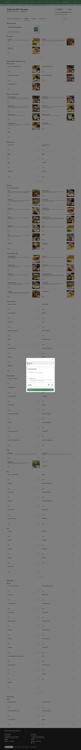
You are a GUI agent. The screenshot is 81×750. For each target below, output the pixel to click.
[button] (40, 390)
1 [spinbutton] (50, 385)
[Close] (53, 360)
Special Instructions (32, 369)
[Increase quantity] (52, 385)
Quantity (30, 385)
